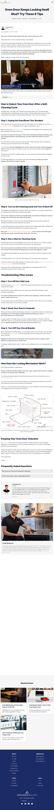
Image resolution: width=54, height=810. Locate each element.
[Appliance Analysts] (6, 2)
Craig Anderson (16, 484)
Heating (3, 597)
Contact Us (14, 763)
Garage (40, 783)
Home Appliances (40, 758)
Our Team (14, 758)
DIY (40, 780)
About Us (14, 756)
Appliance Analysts (16, 18)
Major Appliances (33, 18)
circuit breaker (14, 333)
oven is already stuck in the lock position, (20, 231)
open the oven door (6, 378)
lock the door (48, 313)
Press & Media (14, 766)
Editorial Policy (14, 768)
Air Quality (14, 783)
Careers (14, 761)
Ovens (40, 18)
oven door (5, 442)
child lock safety (16, 285)
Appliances (25, 18)
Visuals (3, 557)
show (10, 97)
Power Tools (40, 785)
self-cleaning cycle (17, 129)
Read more (15, 496)
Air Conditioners (14, 785)
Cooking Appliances (40, 761)
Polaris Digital (30, 800)
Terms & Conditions (14, 770)
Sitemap (14, 773)
